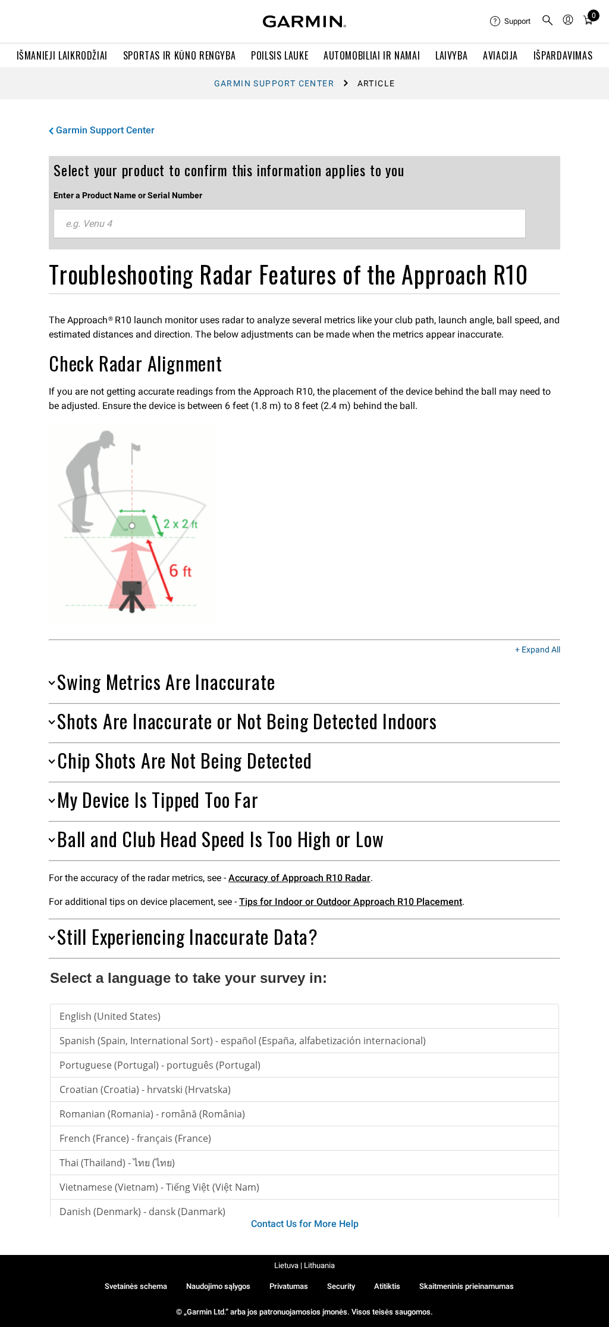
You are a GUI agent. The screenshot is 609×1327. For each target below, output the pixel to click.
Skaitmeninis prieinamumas (466, 1286)
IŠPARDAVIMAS (563, 55)
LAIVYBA (451, 55)
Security (341, 1286)
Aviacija (500, 55)
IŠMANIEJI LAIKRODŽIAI (62, 55)
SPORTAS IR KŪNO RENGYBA (179, 55)
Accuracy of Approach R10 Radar (299, 877)
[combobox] (290, 224)
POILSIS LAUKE (279, 55)
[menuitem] (511, 21)
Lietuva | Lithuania (304, 1265)
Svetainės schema (136, 1286)
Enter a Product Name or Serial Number (128, 195)
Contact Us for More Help (305, 1223)
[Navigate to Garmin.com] (304, 21)
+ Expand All (537, 650)
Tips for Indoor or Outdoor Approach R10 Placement (350, 901)
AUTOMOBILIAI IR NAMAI (372, 55)
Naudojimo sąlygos (218, 1286)
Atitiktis (387, 1286)
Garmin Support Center (274, 83)
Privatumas (288, 1286)
